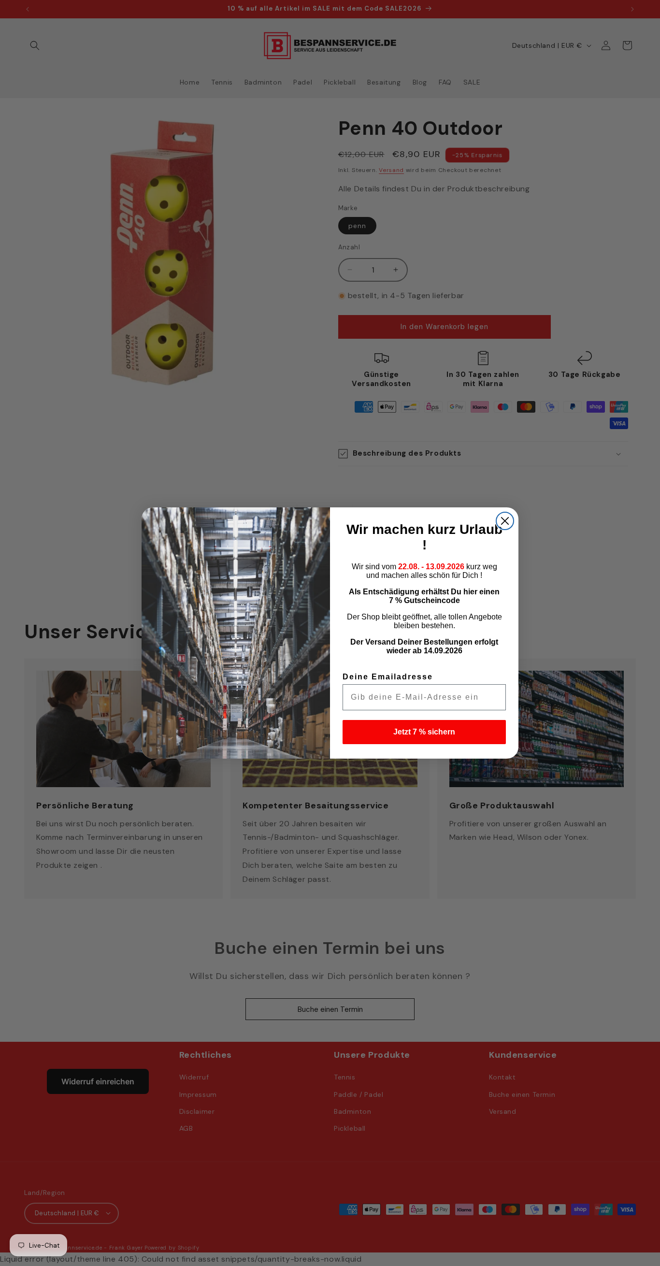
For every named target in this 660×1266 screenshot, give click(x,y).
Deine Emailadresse (388, 677)
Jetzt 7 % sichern (424, 732)
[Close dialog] (505, 521)
